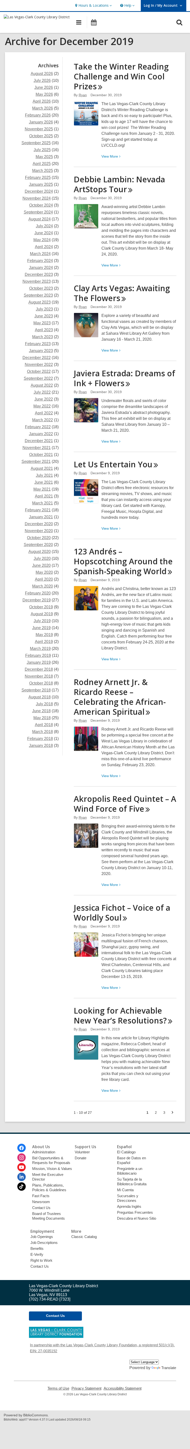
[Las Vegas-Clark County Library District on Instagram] (21, 1157)
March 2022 (42, 420)
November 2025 (39, 129)
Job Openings (41, 1237)
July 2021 (44, 475)
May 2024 (42, 240)
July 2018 (44, 704)
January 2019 (39, 662)
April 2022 (44, 413)
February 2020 (38, 593)
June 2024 (43, 233)
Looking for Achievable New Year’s (120, 1015)
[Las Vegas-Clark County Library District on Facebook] (21, 1148)
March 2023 (42, 337)
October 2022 (39, 371)
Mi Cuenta (125, 1190)
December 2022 (37, 358)
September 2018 (36, 690)
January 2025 (41, 184)
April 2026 (42, 101)
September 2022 (38, 378)
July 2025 (42, 150)
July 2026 (42, 80)
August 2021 (42, 468)
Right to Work (41, 1260)
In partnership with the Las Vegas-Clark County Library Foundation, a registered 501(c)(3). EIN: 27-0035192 (102, 1348)
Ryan (83, 95)
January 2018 (41, 745)
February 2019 (38, 655)
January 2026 (41, 122)
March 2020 (42, 586)
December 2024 (39, 191)
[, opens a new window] (56, 1336)
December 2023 (39, 274)
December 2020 (39, 524)
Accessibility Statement (123, 1388)
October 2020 (39, 538)
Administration (43, 1152)
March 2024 (40, 254)
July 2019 (42, 621)
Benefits (37, 1248)
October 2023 (41, 288)
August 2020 (39, 551)
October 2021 (41, 454)
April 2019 (44, 642)
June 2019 (41, 628)
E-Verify (36, 1254)
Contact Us (41, 1208)
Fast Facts (40, 1196)
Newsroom (41, 1202)
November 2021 (37, 448)
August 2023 (39, 302)
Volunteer (82, 1152)
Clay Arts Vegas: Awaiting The (122, 293)
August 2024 (39, 219)
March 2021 (42, 503)
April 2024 (44, 247)
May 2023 (42, 323)
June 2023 (43, 316)
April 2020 (44, 579)
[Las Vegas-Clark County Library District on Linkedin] (21, 1177)
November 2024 (37, 198)
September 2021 (36, 461)
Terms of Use (58, 1388)
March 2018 (42, 732)
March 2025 (42, 170)
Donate (80, 1158)
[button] (92, 5)
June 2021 (43, 482)
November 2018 (39, 676)
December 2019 (37, 600)
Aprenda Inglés (129, 1206)
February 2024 (40, 261)
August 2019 (42, 614)
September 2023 (38, 295)
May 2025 (44, 157)
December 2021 (39, 441)
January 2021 (41, 517)
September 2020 (38, 545)
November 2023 (37, 281)
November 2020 (39, 531)
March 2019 (40, 648)
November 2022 (39, 364)
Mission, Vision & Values (52, 1168)
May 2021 (42, 489)
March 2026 (42, 108)
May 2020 (44, 572)
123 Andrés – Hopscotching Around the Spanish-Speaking (123, 561)
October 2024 (41, 205)
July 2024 (44, 226)
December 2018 (39, 669)
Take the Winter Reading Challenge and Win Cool (121, 76)
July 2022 (42, 392)
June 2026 (43, 87)
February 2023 (38, 344)
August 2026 (42, 73)
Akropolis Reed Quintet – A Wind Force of (125, 803)
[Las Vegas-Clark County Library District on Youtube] (21, 1167)
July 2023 (44, 309)
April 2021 (44, 496)
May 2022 (42, 406)
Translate (168, 1368)
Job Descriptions (44, 1242)
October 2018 (41, 683)
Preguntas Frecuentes (135, 1212)
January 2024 (41, 267)
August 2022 (42, 385)
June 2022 (43, 399)
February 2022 (38, 427)
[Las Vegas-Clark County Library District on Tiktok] (21, 1186)
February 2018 (40, 738)
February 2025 (38, 177)
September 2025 (36, 143)
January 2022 (41, 434)
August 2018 (39, 697)
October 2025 (41, 136)
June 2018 (41, 711)
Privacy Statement (86, 1388)
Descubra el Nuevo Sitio (136, 1218)
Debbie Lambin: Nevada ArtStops (119, 184)
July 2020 (42, 558)
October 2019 (41, 607)
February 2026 (38, 115)
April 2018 (44, 725)
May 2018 (42, 718)
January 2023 (41, 351)
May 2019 (44, 635)
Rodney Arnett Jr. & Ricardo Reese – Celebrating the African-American (120, 697)
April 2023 (44, 330)
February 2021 (38, 510)
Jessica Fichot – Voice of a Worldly (122, 912)
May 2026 (44, 94)
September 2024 (38, 212)
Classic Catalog (84, 1237)
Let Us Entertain (113, 464)
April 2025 (42, 164)
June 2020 (41, 565)
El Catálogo (126, 1152)
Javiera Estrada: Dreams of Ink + (124, 378)
